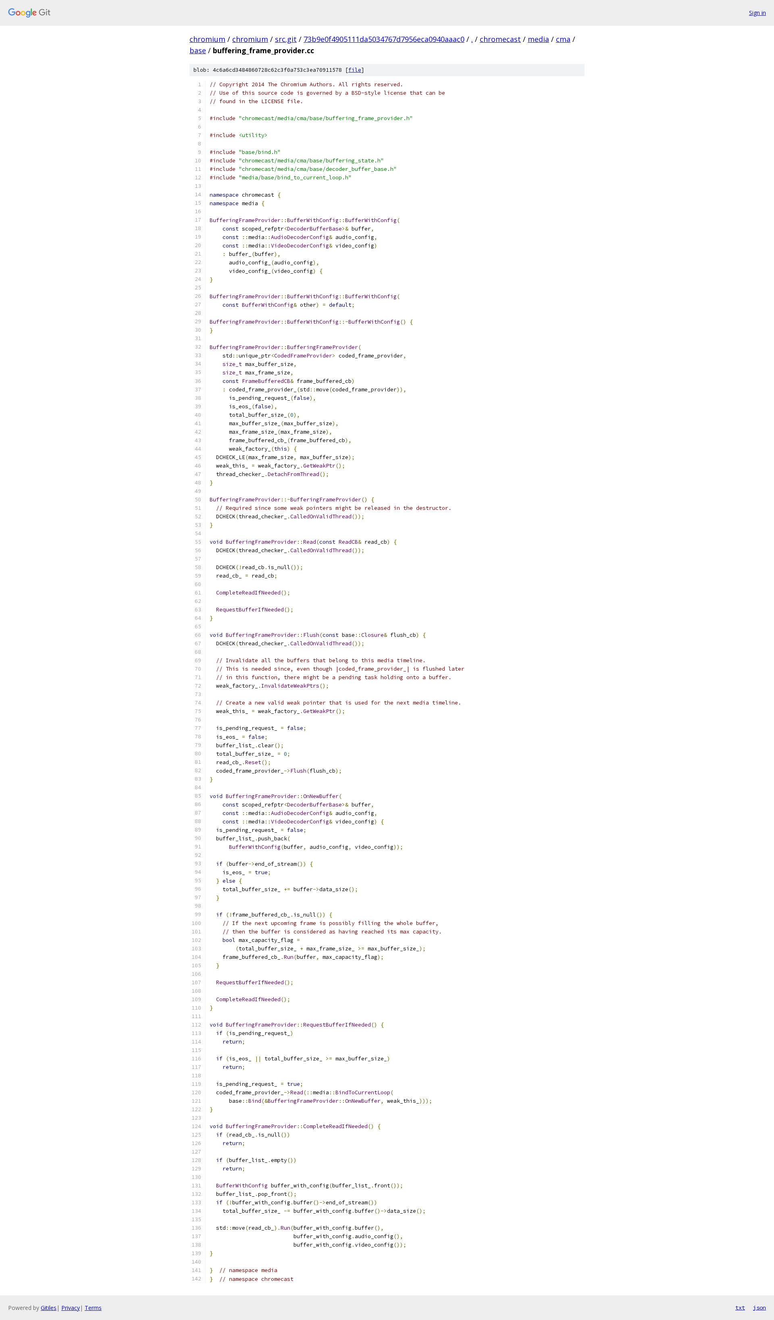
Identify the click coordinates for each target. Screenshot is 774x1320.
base (197, 50)
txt (740, 1307)
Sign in (757, 13)
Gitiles (48, 1308)
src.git (286, 39)
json (759, 1307)
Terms (93, 1308)
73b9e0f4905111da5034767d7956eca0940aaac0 (384, 39)
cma (563, 39)
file (354, 70)
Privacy (70, 1308)
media (538, 39)
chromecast (500, 39)
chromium (207, 39)
